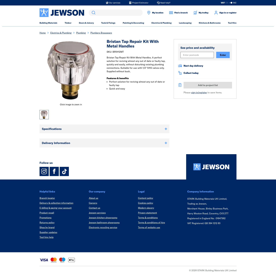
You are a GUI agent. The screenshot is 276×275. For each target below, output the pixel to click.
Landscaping (185, 23)
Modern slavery (146, 207)
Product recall (47, 212)
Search (93, 12)
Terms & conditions (148, 217)
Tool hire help (46, 237)
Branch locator (47, 198)
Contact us (94, 207)
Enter (223, 55)
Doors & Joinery (86, 23)
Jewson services (97, 212)
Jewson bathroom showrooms (104, 222)
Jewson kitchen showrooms (103, 217)
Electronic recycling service (103, 227)
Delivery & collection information (56, 203)
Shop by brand (47, 227)
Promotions (45, 217)
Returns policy (47, 222)
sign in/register (199, 92)
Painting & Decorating (133, 23)
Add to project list (208, 85)
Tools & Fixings (108, 23)
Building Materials (48, 23)
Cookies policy (145, 203)
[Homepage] (211, 166)
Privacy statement (147, 212)
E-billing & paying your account (56, 207)
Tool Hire (232, 23)
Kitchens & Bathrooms (210, 23)
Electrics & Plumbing (161, 23)
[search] (116, 12)
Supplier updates (48, 232)
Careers (93, 203)
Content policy (145, 198)
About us (93, 198)
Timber (68, 23)
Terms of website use (149, 227)
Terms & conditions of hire (151, 222)
